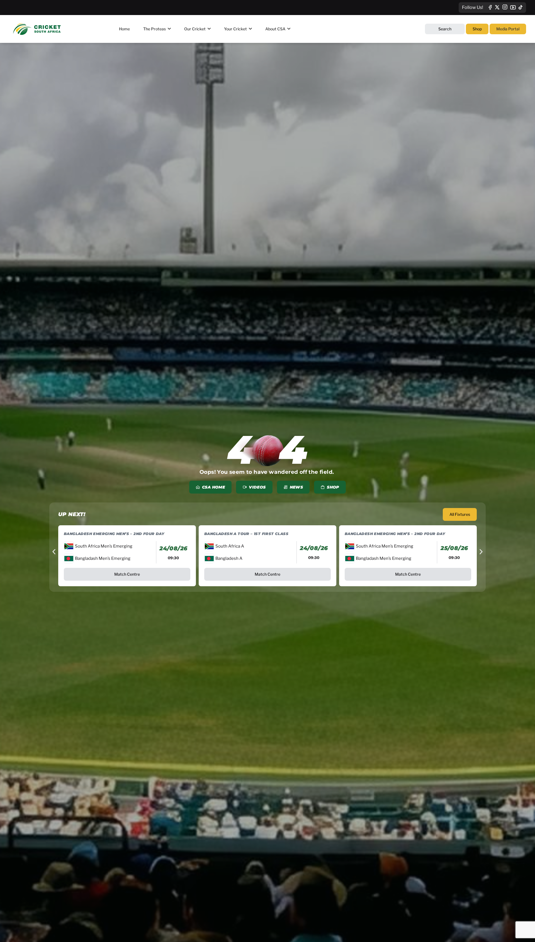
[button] (53, 551)
